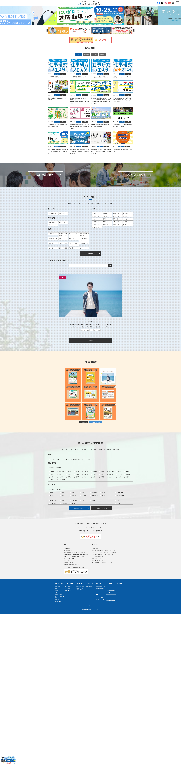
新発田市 (94, 471)
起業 (73, 492)
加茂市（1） (126, 216)
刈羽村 (102, 477)
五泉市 (127, 471)
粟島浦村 (61, 471)
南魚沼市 (61, 477)
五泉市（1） (95, 213)
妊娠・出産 (75, 500)
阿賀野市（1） (127, 213)
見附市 (102, 474)
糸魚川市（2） (96, 227)
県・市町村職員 (58, 601)
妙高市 (119, 477)
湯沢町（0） (126, 222)
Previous (55, 15)
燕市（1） (105, 216)
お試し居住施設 (68, 590)
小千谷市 (119, 474)
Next (125, 15)
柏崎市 (94, 477)
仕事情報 (86, 54)
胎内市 (86, 471)
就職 (63, 492)
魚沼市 (52, 477)
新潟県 (52, 471)
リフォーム (84, 495)
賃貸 (63, 495)
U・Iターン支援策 (99, 597)
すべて (78, 54)
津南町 (86, 477)
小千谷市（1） (127, 219)
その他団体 (62, 480)
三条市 (94, 474)
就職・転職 (83, 330)
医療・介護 (94, 492)
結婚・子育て (53, 500)
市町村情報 (119, 583)
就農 (83, 492)
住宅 (51, 495)
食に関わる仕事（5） (83, 239)
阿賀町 (119, 471)
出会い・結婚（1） (52, 223)
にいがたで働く (59, 583)
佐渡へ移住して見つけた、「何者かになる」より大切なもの (90, 324)
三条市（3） (95, 219)
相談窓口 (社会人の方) (100, 586)
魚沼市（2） (106, 222)
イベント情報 (79, 583)
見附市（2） (106, 219)
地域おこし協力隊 (58, 594)
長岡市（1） (116, 219)
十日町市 (78, 477)
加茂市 (86, 474)
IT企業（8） (52, 233)
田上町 (77, 474)
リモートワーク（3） (73, 235)
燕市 (60, 474)
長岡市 (111, 474)
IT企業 (88, 330)
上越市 (111, 477)
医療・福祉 (57, 599)
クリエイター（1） (84, 243)
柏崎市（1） (106, 224)
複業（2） (82, 248)
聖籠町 (102, 471)
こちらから (69, 560)
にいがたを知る (68, 586)
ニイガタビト (89, 583)
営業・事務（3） (63, 248)
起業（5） (51, 243)
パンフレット (119, 492)
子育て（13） (62, 222)
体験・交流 (53, 503)
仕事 (51, 492)
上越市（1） (116, 224)
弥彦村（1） (116, 216)
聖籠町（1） (116, 213)
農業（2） (61, 238)
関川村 (77, 471)
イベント (94, 54)
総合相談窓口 (57, 586)
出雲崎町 (128, 474)
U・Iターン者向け (55, 459)
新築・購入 (75, 495)
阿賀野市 (111, 471)
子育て (83, 500)
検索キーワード (89, 586)
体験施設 (64, 503)
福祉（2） (71, 238)
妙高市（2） (126, 224)
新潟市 (52, 474)
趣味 (95, 330)
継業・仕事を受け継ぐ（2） (84, 235)
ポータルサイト (120, 495)
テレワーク (57, 590)
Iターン (91, 330)
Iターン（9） (62, 213)
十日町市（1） (96, 224)
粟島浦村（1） (106, 213)
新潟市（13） (95, 216)
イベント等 (75, 503)
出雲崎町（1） (96, 222)
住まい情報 (67, 588)
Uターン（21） (52, 213)
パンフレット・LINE (100, 599)
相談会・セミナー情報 (80, 586)
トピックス (103, 54)
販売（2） (71, 248)
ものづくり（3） (63, 243)
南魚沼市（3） (116, 222)
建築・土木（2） (53, 248)
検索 (110, 265)
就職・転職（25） (53, 238)
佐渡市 (99, 330)
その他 (103, 492)
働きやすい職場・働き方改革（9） (63, 235)
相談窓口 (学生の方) (100, 588)
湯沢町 (69, 477)
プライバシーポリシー (90, 605)
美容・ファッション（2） (73, 244)
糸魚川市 (128, 477)
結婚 (63, 500)
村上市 (69, 471)
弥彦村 (69, 474)
